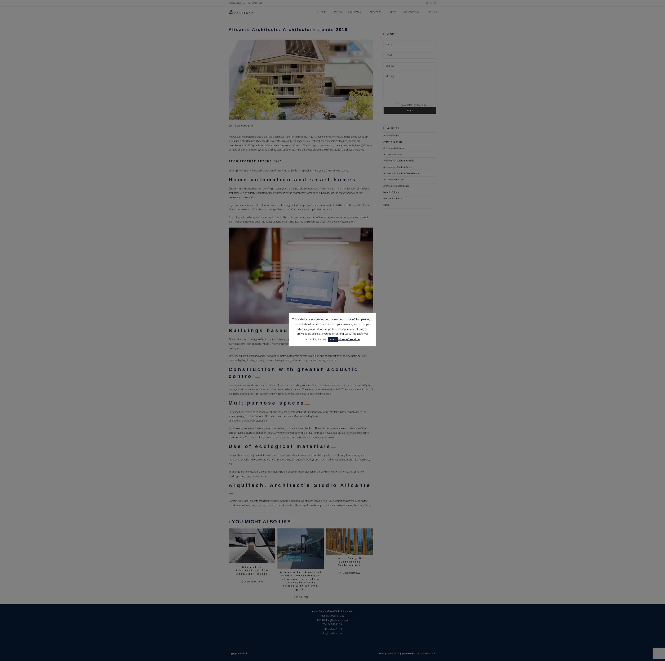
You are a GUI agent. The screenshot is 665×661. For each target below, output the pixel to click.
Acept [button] (333, 339)
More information (349, 339)
